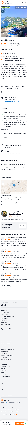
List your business (5, 376)
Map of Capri (4, 322)
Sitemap (11, 407)
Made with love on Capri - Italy (8, 414)
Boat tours (3, 337)
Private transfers (5, 314)
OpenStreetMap (19, 193)
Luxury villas (4, 357)
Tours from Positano (6, 341)
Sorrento (3, 387)
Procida (3, 393)
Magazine (3, 368)
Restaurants (4, 353)
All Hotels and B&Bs (5, 351)
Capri (2, 383)
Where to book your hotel (7, 355)
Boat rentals (4, 320)
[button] (14, 185)
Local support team (5, 366)
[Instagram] (2, 305)
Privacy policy (16, 409)
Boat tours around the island (8, 331)
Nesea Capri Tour (15, 214)
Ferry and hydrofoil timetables (8, 316)
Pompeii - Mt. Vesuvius (6, 395)
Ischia (2, 391)
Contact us (3, 374)
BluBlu (6, 402)
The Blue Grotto (5, 333)
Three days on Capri (6, 335)
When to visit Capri (5, 324)
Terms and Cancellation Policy (12, 101)
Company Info (4, 407)
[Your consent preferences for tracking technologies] (25, 423)
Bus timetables (4, 318)
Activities (3, 345)
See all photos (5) (21, 7)
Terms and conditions (6, 409)
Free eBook (4, 370)
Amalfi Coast (4, 385)
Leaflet (12, 193)
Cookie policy (4, 411)
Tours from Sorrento (6, 339)
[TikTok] (5, 305)
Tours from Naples (5, 343)
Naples (2, 389)
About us (3, 372)
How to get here (5, 312)
